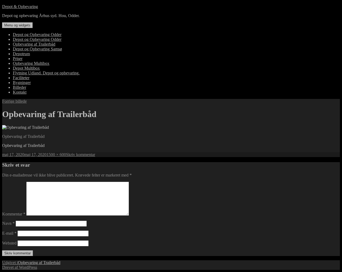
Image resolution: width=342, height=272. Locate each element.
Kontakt (19, 92)
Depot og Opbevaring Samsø (37, 49)
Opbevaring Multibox (31, 63)
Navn (8, 223)
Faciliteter (21, 77)
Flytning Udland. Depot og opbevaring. (46, 73)
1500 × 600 (56, 154)
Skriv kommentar (80, 154)
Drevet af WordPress (19, 267)
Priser (17, 58)
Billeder (19, 87)
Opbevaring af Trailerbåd (34, 44)
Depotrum (21, 53)
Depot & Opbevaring (20, 6)
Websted (9, 243)
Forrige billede (14, 101)
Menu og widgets (17, 25)
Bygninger (22, 82)
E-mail (9, 233)
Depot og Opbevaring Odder (37, 34)
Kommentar (13, 214)
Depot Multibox (26, 68)
